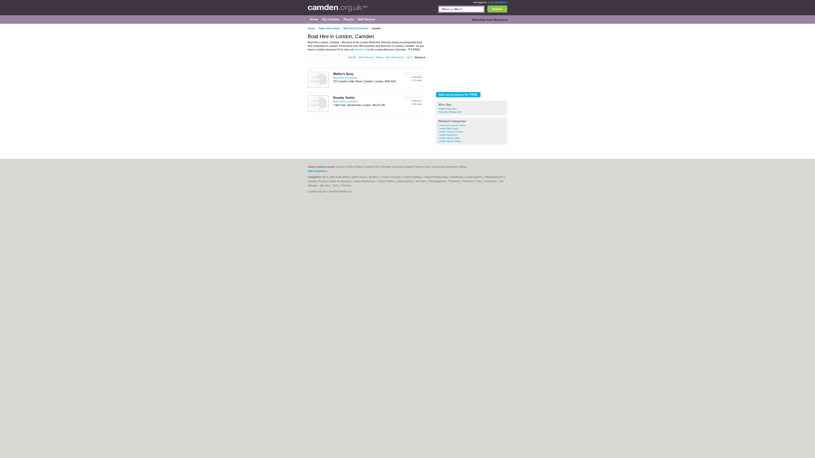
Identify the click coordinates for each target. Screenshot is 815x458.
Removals (491, 181)
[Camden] (338, 9)
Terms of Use (422, 166)
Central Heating (412, 177)
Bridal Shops (359, 177)
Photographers (437, 181)
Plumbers (468, 181)
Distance (420, 57)
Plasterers (454, 181)
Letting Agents (405, 181)
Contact (340, 166)
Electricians (457, 177)
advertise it (360, 49)
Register (502, 2)
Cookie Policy (372, 166)
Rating (379, 57)
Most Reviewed (394, 57)
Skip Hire (325, 185)
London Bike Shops (448, 128)
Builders (374, 177)
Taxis (336, 185)
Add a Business (317, 171)
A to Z (409, 57)
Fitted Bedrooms (494, 177)
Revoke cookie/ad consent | (398, 166)
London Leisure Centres (450, 131)
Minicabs (421, 181)
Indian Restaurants (340, 181)
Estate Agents (474, 177)
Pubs (479, 181)
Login (491, 2)
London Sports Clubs (449, 138)
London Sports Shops (449, 141)
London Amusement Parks (452, 125)
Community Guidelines (445, 166)
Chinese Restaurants (435, 177)
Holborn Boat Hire (447, 109)
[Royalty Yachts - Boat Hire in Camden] (318, 110)
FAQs (463, 166)
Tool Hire (346, 185)
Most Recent (366, 57)
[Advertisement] (471, 57)
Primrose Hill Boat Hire (450, 112)
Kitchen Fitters (386, 181)
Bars (326, 177)
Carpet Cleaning (391, 177)
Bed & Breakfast (340, 177)
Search (497, 9)
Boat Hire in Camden (345, 77)
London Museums (447, 135)
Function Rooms (317, 181)
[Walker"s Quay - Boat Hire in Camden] (318, 86)
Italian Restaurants (365, 181)
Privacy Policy (354, 166)
